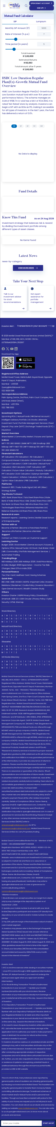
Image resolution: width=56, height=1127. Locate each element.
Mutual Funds (24, 416)
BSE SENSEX (16, 443)
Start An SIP (48, 1123)
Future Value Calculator (23, 470)
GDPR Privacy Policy (27, 595)
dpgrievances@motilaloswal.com (16, 828)
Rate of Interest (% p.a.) (17, 34)
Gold (52, 548)
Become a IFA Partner (12, 531)
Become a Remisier (32, 531)
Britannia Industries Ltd (36, 507)
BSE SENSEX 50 (12, 450)
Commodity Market (24, 436)
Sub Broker (43, 548)
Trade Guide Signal (24, 487)
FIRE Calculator (31, 480)
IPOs (12, 548)
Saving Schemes (38, 575)
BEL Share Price (41, 511)
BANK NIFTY (27, 443)
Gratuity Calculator (44, 470)
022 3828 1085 (8, 390)
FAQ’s (16, 538)
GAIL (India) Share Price (36, 501)
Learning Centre (26, 517)
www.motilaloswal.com (28, 1108)
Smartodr (6, 598)
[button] (31, 28)
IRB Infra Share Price (34, 504)
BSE (3, 582)
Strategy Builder (9, 490)
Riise (44, 487)
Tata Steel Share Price (34, 497)
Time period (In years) (16, 44)
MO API (37, 487)
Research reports (9, 517)
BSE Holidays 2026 (27, 561)
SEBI (12, 582)
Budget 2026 (7, 544)
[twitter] (7, 349)
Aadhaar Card (22, 575)
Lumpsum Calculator (11, 463)
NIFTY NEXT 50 (16, 446)
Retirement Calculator (41, 460)
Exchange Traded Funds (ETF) (39, 426)
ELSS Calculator (23, 473)
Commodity (12, 551)
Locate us (24, 538)
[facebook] (3, 349)
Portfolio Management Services (33, 423)
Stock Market (21, 544)
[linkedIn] (16, 349)
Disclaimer (16, 585)
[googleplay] (25, 366)
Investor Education (44, 585)
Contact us (7, 538)
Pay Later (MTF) (17, 426)
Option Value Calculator (13, 480)
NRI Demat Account (40, 416)
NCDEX (19, 582)
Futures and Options (44, 436)
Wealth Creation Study (34, 588)
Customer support (38, 538)
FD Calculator (22, 457)
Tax (3, 575)
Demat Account (35, 544)
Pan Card (11, 575)
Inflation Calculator (29, 477)
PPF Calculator (8, 473)
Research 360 (8, 487)
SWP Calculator (34, 467)
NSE (7, 582)
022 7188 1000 (8, 407)
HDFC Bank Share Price (12, 497)
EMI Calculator (19, 467)
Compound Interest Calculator (16, 460)
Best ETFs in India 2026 (21, 568)
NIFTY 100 (45, 446)
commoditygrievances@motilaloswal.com (20, 891)
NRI (4, 551)
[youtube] (11, 349)
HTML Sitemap (17, 602)
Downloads (42, 595)
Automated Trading (11, 555)
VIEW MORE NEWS (26, 268)
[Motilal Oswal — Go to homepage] (12, 5)
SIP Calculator (8, 457)
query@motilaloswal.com (13, 387)
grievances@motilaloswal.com (15, 825)
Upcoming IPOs (8, 416)
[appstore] (25, 359)
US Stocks (32, 419)
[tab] (14, 126)
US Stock (33, 548)
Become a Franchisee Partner (33, 528)
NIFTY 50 (5, 443)
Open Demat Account (40, 3)
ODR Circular (25, 598)
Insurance (6, 430)
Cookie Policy (29, 585)
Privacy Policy (39, 598)
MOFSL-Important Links (33, 582)
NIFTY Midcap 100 (31, 446)
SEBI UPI (40, 8)
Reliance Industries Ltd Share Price (17, 511)
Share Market (8, 436)
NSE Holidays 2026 (10, 561)
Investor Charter (9, 595)
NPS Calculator (45, 477)
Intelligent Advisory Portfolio (14, 419)
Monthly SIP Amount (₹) (17, 28)
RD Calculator (36, 457)
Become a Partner (10, 528)
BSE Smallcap (39, 443)
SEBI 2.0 (15, 598)
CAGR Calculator (30, 463)
